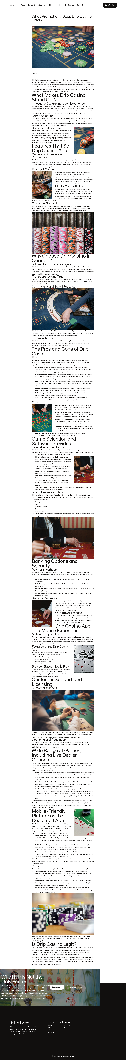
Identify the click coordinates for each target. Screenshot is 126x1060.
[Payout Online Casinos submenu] (46, 5)
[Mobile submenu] (55, 5)
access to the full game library (75, 196)
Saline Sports (13, 5)
